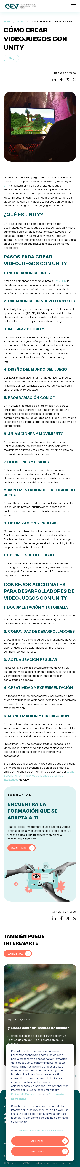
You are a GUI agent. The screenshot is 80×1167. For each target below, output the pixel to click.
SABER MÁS (19, 848)
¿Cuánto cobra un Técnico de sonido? (38, 1028)
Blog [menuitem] (20, 21)
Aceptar (37, 1141)
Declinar (38, 1151)
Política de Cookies (23, 1094)
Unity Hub (60, 281)
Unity (7, 185)
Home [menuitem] (7, 21)
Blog (11, 58)
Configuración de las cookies (40, 1130)
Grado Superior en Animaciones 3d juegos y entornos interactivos (39, 775)
